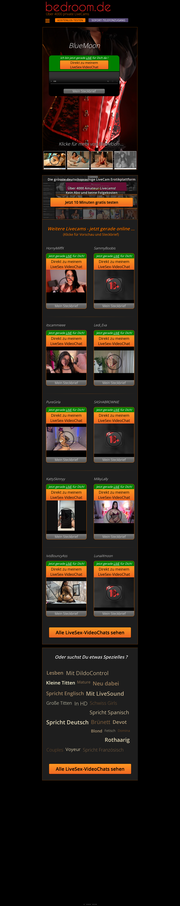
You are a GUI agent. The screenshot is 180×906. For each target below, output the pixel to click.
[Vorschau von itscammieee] (66, 375)
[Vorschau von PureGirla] (66, 452)
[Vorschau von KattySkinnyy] (66, 529)
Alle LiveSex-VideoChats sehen (90, 632)
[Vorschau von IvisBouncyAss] (66, 606)
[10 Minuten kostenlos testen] (51, 19)
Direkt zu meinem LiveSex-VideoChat (84, 64)
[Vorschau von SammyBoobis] (114, 298)
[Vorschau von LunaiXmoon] (114, 606)
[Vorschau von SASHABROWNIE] (114, 452)
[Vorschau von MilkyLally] (114, 516)
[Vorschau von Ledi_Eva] (114, 375)
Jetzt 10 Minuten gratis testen (91, 202)
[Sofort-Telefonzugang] (53, 19)
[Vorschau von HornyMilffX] (66, 285)
